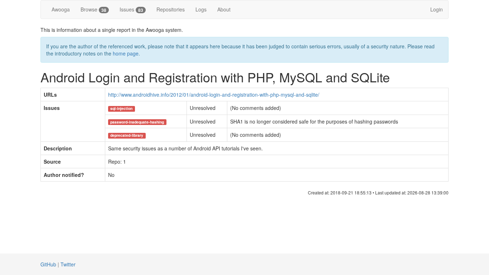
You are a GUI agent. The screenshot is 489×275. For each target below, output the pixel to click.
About (224, 9)
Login (436, 9)
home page (126, 53)
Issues (131, 9)
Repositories (170, 9)
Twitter (68, 264)
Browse (93, 9)
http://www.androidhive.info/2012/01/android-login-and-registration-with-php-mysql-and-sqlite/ (213, 94)
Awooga (61, 9)
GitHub (48, 264)
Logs (201, 9)
